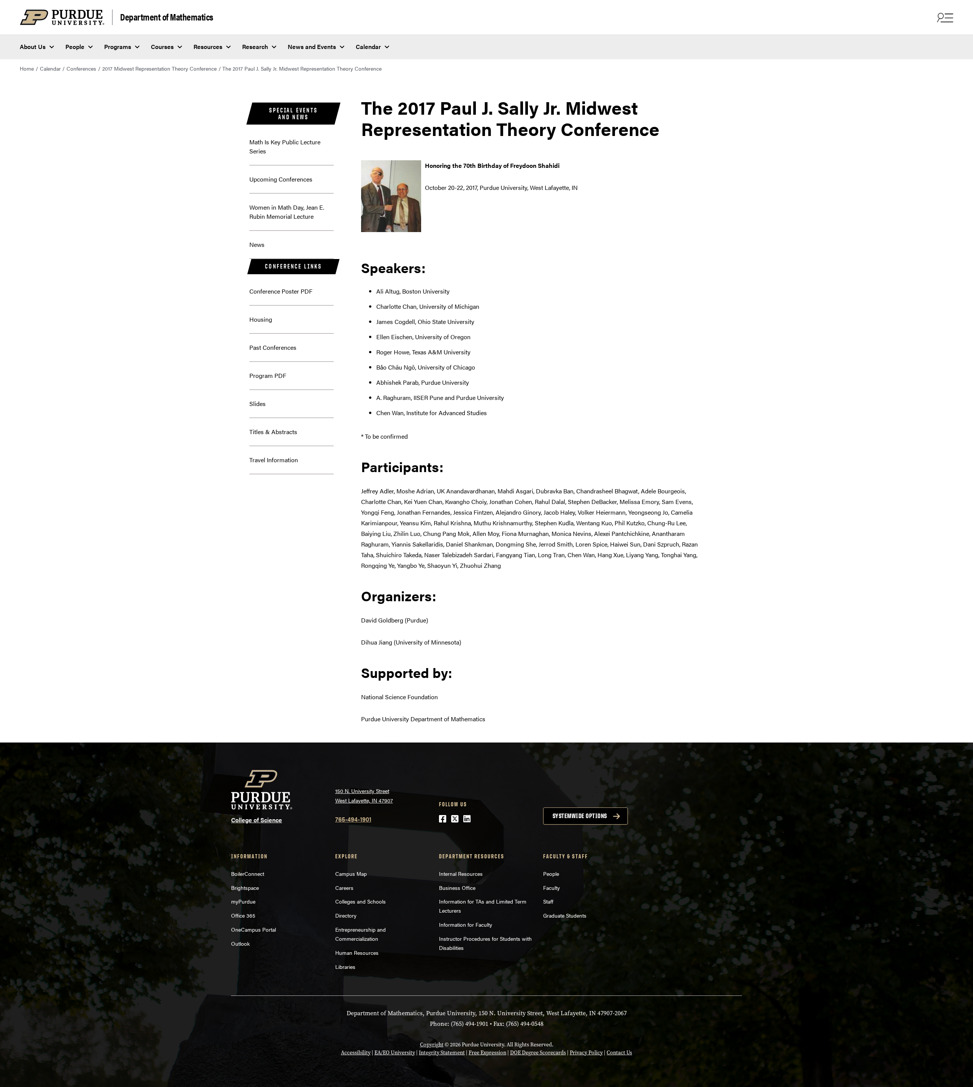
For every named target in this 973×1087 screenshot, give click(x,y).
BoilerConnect (247, 873)
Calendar (368, 46)
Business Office (457, 887)
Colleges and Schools (360, 901)
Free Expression (487, 1052)
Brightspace (245, 887)
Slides (257, 403)
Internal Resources (461, 873)
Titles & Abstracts (273, 431)
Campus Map (351, 873)
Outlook (240, 943)
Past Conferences (272, 347)
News (257, 244)
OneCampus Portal (253, 929)
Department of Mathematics (166, 16)
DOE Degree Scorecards (538, 1052)
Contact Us (619, 1052)
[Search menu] (944, 17)
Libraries (345, 966)
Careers (344, 887)
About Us (33, 46)
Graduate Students (564, 915)
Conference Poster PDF (280, 291)
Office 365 (243, 915)
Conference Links (293, 266)
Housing (260, 319)
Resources (207, 46)
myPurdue (243, 901)
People (74, 46)
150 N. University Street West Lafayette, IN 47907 (364, 795)
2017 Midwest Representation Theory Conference (159, 68)
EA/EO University (394, 1052)
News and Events (312, 46)
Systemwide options (580, 816)
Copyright (432, 1044)
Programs (117, 46)
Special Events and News (293, 113)
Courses (162, 46)
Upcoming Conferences (280, 179)
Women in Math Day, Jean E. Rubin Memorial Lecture (286, 212)
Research (255, 46)
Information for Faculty (465, 924)
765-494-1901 (353, 819)
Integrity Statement (442, 1052)
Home (27, 68)
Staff (548, 901)
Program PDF (267, 375)
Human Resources (357, 952)
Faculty (551, 887)
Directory (346, 915)
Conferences (81, 68)
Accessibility (356, 1052)
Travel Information (273, 459)
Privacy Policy (586, 1052)
